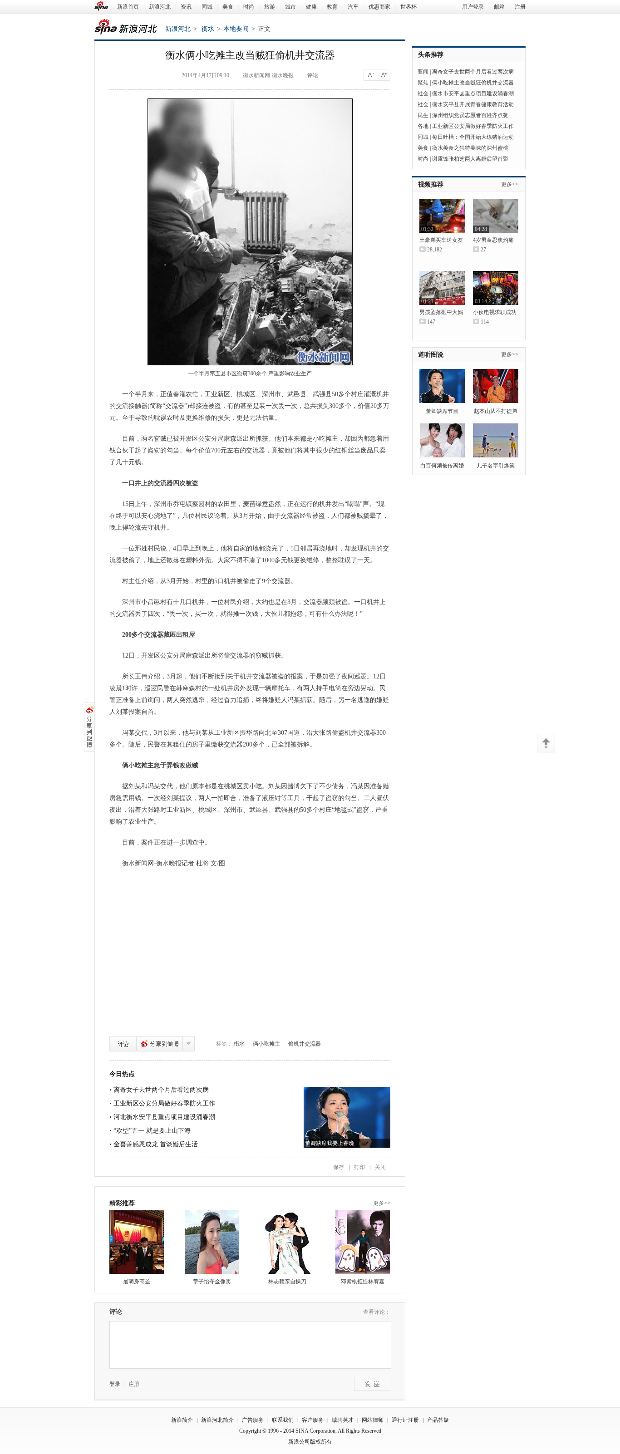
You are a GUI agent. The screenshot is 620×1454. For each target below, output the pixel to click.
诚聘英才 (343, 1420)
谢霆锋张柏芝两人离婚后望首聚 (470, 159)
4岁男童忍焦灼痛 (493, 240)
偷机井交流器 (304, 1044)
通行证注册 (405, 1420)
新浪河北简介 (217, 1420)
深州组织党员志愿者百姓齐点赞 (470, 115)
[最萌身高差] (136, 1242)
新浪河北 (160, 7)
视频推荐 (430, 184)
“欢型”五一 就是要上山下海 (152, 1130)
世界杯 (408, 7)
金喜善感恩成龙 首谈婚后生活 (155, 1144)
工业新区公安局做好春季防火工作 (473, 126)
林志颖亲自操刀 (287, 1281)
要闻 (423, 72)
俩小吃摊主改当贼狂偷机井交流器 (473, 82)
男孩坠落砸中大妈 (441, 312)
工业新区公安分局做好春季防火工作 (164, 1103)
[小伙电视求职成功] (495, 288)
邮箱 (499, 7)
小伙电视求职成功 (495, 312)
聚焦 (423, 82)
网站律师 (373, 1420)
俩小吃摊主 (266, 1044)
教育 (332, 7)
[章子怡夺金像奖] (212, 1242)
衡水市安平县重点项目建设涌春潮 (473, 93)
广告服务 (253, 1420)
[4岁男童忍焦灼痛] (495, 216)
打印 (359, 1167)
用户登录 (473, 7)
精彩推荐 (122, 1203)
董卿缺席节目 (442, 411)
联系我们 (283, 1420)
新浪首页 (128, 7)
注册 (520, 7)
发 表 (372, 1384)
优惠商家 (379, 7)
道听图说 (430, 354)
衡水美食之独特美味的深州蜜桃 (470, 148)
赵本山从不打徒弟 (495, 411)
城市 (290, 7)
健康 (311, 7)
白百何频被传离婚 (442, 465)
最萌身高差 (136, 1281)
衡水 (208, 28)
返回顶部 (546, 743)
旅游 (269, 7)
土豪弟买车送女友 (441, 240)
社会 (423, 93)
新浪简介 (182, 1420)
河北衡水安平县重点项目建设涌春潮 (164, 1117)
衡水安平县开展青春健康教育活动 (473, 104)
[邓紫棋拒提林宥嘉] (362, 1242)
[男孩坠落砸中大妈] (442, 288)
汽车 (353, 7)
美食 (227, 7)
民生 (423, 115)
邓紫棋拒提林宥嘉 (362, 1281)
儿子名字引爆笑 (496, 465)
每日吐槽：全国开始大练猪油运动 (473, 137)
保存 (338, 1167)
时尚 (248, 7)
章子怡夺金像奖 (212, 1281)
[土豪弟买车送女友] (442, 216)
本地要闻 (236, 28)
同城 (207, 7)
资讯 (186, 7)
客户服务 (313, 1420)
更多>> (381, 1203)
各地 (423, 126)
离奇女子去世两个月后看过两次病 (161, 1089)
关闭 (380, 1167)
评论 (123, 1043)
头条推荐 (430, 54)
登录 (114, 1384)
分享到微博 (159, 1043)
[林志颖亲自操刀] (287, 1242)
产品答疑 (438, 1420)
